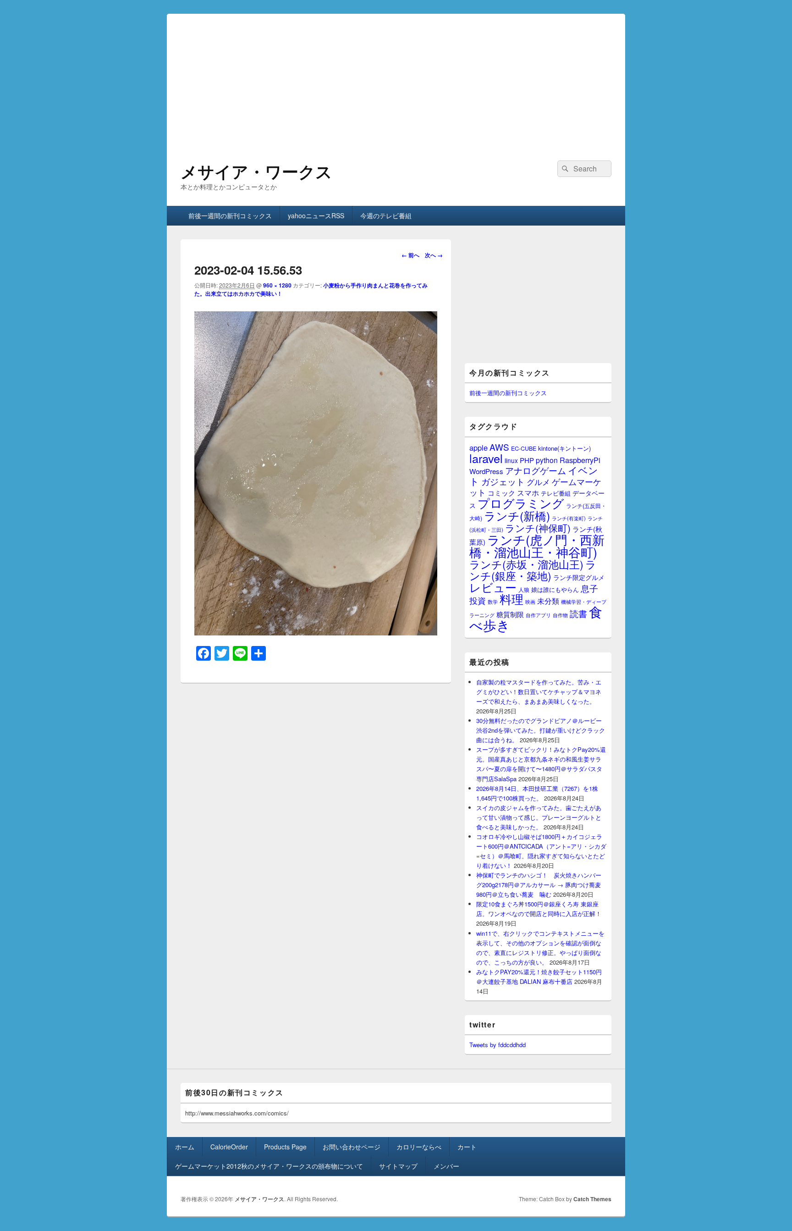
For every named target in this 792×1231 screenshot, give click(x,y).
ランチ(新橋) (517, 515)
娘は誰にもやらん (555, 589)
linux (511, 460)
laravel (486, 458)
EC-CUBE (523, 448)
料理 (511, 599)
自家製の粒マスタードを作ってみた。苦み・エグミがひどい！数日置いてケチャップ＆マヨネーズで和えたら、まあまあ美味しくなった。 (538, 692)
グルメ (538, 481)
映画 (530, 601)
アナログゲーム (535, 470)
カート (467, 1146)
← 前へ (410, 255)
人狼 (523, 589)
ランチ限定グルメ (579, 577)
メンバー (446, 1165)
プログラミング (521, 502)
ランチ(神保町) (538, 528)
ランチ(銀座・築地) (532, 570)
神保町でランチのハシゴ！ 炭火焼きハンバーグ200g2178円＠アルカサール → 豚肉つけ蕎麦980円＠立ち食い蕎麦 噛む (538, 885)
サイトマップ (398, 1165)
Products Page (285, 1146)
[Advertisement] (396, 78)
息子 (589, 588)
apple (478, 447)
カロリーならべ (418, 1146)
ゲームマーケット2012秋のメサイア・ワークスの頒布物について (269, 1165)
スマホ (528, 492)
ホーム (184, 1146)
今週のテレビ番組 (386, 215)
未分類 (548, 601)
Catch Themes (592, 1199)
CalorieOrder (229, 1146)
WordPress (486, 471)
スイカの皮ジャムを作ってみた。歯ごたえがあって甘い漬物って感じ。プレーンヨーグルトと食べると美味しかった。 (538, 817)
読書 (578, 613)
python (547, 460)
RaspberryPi (580, 459)
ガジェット (503, 481)
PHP (527, 460)
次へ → (434, 255)
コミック (501, 492)
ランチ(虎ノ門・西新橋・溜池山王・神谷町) (537, 545)
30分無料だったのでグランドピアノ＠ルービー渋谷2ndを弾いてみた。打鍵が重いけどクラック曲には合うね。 (540, 730)
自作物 (560, 614)
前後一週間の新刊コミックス (230, 215)
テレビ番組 (556, 493)
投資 (477, 600)
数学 (493, 601)
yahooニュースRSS (316, 215)
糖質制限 (510, 614)
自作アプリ (538, 614)
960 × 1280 (277, 285)
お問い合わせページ (351, 1146)
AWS (499, 447)
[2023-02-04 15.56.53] (315, 632)
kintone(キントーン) (564, 448)
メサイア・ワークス (256, 171)
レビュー (493, 587)
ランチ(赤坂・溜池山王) (526, 564)
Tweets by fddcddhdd (497, 1044)
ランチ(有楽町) (569, 518)
